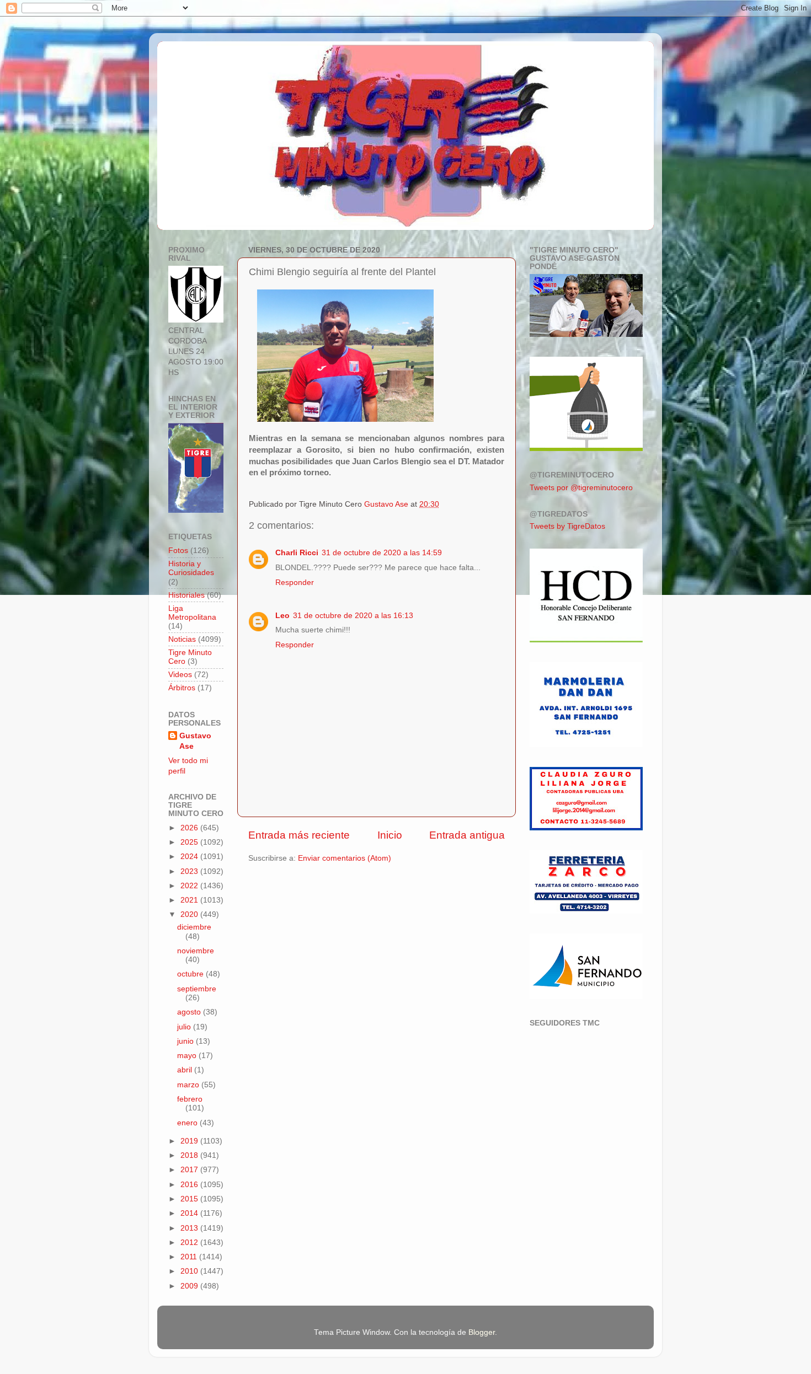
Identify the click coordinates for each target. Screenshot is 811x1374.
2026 (190, 828)
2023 (190, 871)
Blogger (481, 1332)
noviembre (195, 951)
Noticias (182, 639)
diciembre (194, 927)
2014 (190, 1213)
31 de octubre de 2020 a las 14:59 (382, 553)
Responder (294, 582)
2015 (190, 1199)
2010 (190, 1271)
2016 (190, 1184)
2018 (190, 1155)
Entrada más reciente (299, 835)
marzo (189, 1085)
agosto (190, 1012)
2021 (190, 900)
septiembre (196, 989)
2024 (190, 856)
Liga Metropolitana (192, 612)
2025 (190, 842)
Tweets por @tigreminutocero (581, 488)
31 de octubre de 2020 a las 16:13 (353, 615)
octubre (191, 974)
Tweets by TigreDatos (567, 526)
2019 (190, 1141)
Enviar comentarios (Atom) (344, 858)
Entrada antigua (467, 835)
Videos (180, 674)
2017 (190, 1170)
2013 (190, 1228)
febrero (189, 1099)
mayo (188, 1055)
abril (185, 1070)
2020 (190, 914)
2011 (189, 1257)
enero (188, 1123)
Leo (282, 615)
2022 (190, 886)
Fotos (178, 550)
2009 (190, 1286)
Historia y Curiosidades (191, 568)
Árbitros (181, 688)
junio (186, 1041)
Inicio (389, 835)
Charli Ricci (296, 553)
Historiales (186, 595)
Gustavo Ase (195, 741)
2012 (190, 1242)
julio (185, 1027)
